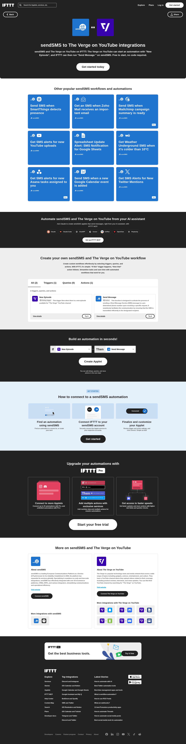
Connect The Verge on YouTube (112, 594)
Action (107, 300)
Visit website (35, 590)
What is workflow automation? (105, 694)
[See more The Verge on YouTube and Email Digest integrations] (126, 610)
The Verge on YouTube (93, 45)
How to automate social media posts (107, 716)
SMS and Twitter (68, 703)
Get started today (93, 66)
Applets (47, 690)
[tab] (34, 283)
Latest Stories (101, 677)
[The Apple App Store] (134, 677)
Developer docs (50, 716)
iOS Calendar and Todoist (71, 711)
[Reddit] (139, 734)
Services (48, 681)
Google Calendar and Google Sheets (75, 690)
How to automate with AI (103, 681)
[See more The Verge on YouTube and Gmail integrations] (145, 620)
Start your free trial (93, 525)
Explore (141, 5)
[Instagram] (117, 734)
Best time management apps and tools (108, 690)
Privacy (89, 734)
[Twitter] (128, 734)
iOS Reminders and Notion (71, 707)
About (96, 734)
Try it (86, 316)
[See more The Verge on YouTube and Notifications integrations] (106, 610)
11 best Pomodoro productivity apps (107, 707)
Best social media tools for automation (108, 720)
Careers (58, 734)
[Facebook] (106, 734)
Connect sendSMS (42, 596)
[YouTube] (123, 734)
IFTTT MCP (49, 694)
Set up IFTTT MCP (93, 240)
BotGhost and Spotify (70, 698)
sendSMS (51, 45)
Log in (161, 5)
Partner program (69, 734)
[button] (93, 439)
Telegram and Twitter (69, 716)
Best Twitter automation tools (105, 686)
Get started (174, 5)
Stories (47, 686)
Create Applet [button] (93, 361)
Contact (81, 734)
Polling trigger (46, 300)
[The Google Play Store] (134, 682)
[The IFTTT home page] (8, 5)
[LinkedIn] (112, 734)
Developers (49, 734)
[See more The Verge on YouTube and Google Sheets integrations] (145, 610)
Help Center (49, 698)
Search (47, 707)
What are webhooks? (102, 703)
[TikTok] (134, 734)
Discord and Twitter (69, 720)
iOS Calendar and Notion (71, 686)
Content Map (49, 703)
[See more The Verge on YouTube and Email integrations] (126, 620)
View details (37, 316)
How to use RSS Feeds (102, 698)
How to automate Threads (103, 711)
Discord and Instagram (70, 681)
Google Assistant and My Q (72, 694)
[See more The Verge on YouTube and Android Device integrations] (106, 620)
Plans (151, 5)
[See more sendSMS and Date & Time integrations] (40, 620)
